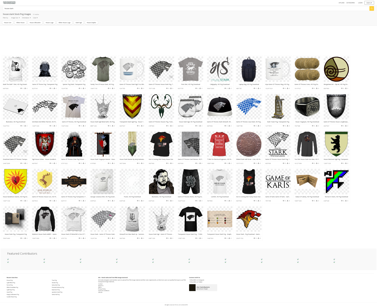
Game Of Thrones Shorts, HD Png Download (192, 197)
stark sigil (79, 23)
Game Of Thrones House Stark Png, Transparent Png (166, 84)
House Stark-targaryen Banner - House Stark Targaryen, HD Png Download (114, 159)
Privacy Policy (102, 289)
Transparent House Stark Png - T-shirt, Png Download (195, 234)
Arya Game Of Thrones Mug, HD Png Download (280, 84)
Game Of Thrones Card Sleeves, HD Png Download (194, 159)
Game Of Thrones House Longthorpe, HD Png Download (342, 122)
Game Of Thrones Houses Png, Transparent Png (164, 122)
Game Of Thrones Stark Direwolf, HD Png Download (224, 122)
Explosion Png (56, 290)
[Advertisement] (59, 41)
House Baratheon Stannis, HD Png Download (17, 197)
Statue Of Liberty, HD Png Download (307, 197)
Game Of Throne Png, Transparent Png (44, 84)
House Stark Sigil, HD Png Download (190, 122)
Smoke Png (55, 282)
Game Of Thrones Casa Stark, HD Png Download (252, 122)
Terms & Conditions (103, 290)
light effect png (11, 282)
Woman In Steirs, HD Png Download (336, 197)
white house (20, 23)
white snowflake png (12, 287)
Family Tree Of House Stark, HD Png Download (105, 84)
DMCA (100, 287)
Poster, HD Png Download (132, 197)
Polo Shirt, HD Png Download (190, 84)
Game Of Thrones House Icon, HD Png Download (48, 197)
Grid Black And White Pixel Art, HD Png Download (48, 122)
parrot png (10, 285)
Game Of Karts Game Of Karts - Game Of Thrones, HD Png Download (287, 197)
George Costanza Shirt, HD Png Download (103, 197)
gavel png (9, 292)
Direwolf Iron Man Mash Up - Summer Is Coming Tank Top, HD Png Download (145, 234)
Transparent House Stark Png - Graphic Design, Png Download (227, 234)
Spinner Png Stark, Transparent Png (74, 84)
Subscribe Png (56, 285)
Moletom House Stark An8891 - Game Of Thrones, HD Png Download (54, 234)
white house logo (64, 23)
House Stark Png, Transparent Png (16, 234)
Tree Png (54, 280)
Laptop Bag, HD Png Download (249, 84)
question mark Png (57, 292)
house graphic (91, 23)
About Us (100, 285)
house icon (7, 23)
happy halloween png (13, 294)
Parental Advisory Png (58, 287)
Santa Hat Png (55, 294)
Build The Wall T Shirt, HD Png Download (16, 84)
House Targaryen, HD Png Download (307, 122)
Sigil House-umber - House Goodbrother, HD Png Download (51, 159)
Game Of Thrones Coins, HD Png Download (309, 84)
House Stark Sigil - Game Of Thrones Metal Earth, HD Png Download (171, 234)
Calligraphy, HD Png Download (220, 84)
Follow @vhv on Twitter (195, 282)
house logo (50, 23)
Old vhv (100, 292)
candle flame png (12, 297)
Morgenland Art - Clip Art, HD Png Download (338, 84)
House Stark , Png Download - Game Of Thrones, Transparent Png (257, 234)
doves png (10, 280)
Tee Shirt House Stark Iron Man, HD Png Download (311, 159)
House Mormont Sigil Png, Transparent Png (337, 159)
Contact (100, 284)
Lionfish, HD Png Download (220, 197)
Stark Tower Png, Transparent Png (278, 122)
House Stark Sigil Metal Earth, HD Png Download (105, 122)
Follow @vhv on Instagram (196, 280)
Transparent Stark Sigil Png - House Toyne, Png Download (138, 122)
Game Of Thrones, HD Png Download (74, 122)
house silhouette (35, 23)
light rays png (11, 290)
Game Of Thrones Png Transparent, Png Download (77, 197)
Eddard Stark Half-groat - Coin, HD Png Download (252, 159)
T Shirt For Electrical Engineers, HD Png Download (223, 159)
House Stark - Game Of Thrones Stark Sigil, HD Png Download (110, 234)
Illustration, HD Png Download (15, 122)
